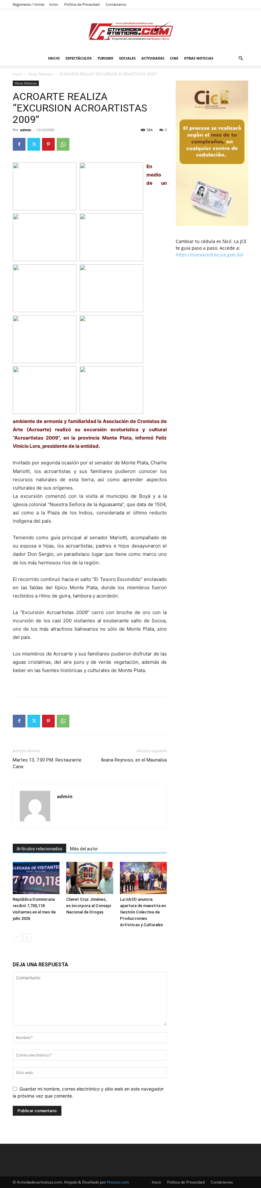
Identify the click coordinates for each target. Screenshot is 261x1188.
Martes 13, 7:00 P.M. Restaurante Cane (47, 763)
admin (25, 129)
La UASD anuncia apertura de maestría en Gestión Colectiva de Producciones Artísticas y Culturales (143, 912)
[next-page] (27, 937)
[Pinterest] (48, 144)
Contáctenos (116, 4)
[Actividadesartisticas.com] (130, 30)
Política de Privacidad (82, 4)
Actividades (152, 58)
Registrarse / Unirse (28, 4)
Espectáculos (79, 58)
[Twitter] (33, 144)
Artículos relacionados (39, 848)
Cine (174, 58)
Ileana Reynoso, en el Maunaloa (134, 760)
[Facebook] (19, 144)
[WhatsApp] (63, 144)
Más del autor (84, 848)
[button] (240, 58)
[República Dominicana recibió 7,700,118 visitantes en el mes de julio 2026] (36, 878)
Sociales (127, 58)
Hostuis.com (118, 1182)
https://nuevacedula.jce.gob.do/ (209, 255)
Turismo (105, 58)
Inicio (53, 4)
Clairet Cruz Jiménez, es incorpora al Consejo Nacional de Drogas (88, 905)
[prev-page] (17, 937)
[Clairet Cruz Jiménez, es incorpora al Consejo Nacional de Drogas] (89, 878)
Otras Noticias (198, 58)
